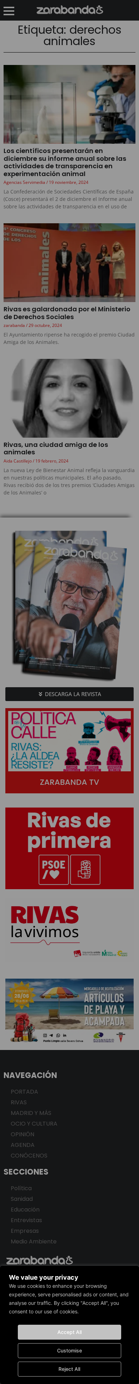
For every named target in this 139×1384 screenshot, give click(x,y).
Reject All (69, 1369)
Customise (69, 1350)
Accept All (69, 1332)
